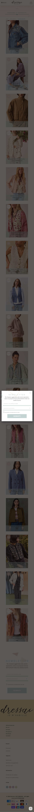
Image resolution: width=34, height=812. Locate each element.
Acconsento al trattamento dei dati (12, 412)
